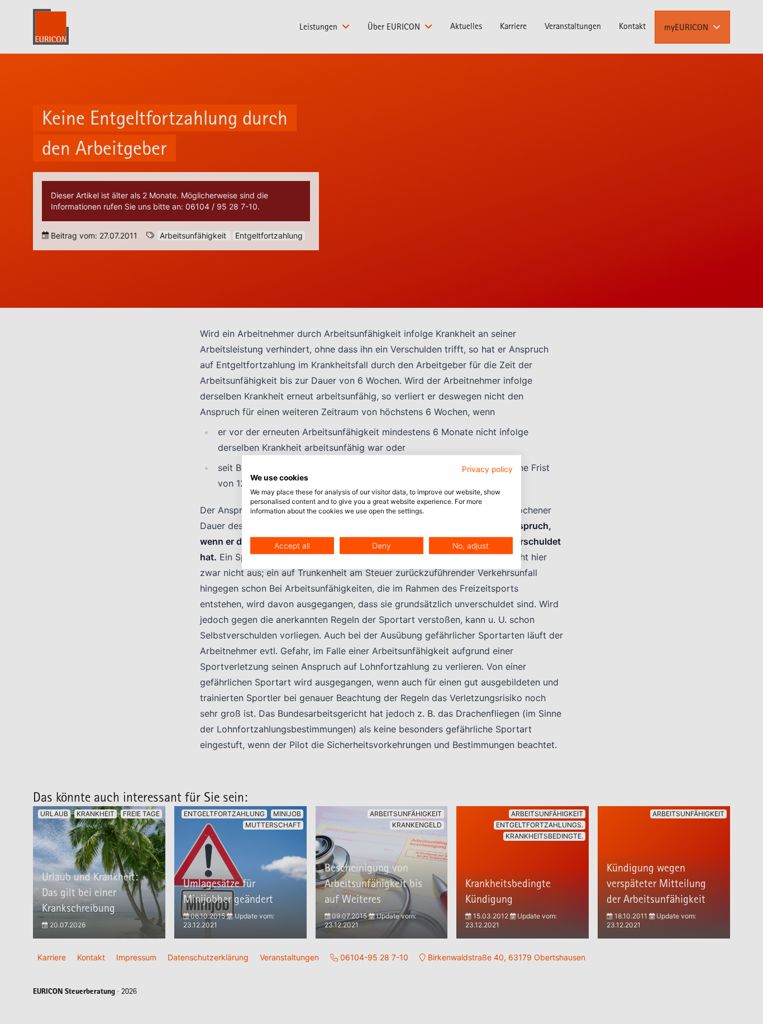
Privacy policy (487, 468)
